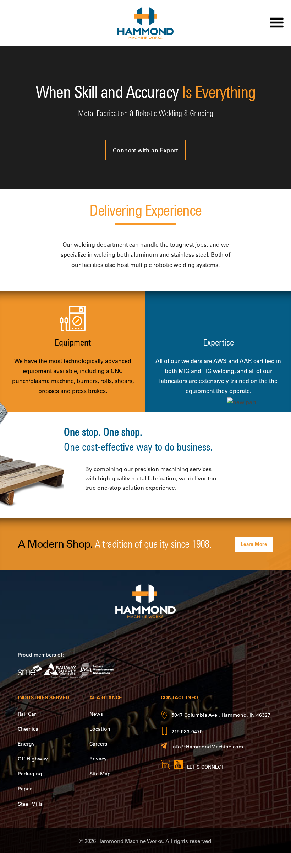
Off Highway (33, 758)
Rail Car (27, 714)
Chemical (29, 729)
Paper (25, 788)
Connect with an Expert (145, 150)
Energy (26, 744)
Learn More (254, 544)
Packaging (30, 773)
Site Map (100, 773)
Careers (98, 744)
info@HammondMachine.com (207, 746)
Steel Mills (30, 804)
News (96, 714)
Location (99, 729)
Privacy (98, 758)
